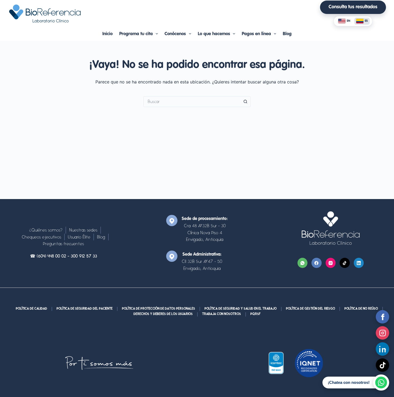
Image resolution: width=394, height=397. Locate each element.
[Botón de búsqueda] (245, 102)
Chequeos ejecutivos (41, 237)
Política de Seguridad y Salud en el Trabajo (241, 308)
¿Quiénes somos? (45, 230)
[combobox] (192, 101)
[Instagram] (331, 263)
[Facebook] (316, 263)
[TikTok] (345, 263)
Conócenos (175, 34)
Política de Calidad (31, 308)
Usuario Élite (79, 237)
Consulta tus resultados (353, 7)
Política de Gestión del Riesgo (310, 308)
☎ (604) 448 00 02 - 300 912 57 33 (63, 256)
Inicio (107, 34)
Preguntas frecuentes (63, 243)
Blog (287, 34)
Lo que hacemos (214, 34)
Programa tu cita (136, 34)
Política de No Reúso (361, 308)
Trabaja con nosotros (221, 314)
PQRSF (255, 314)
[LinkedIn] (359, 263)
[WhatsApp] (303, 263)
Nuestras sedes (83, 230)
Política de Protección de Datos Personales (158, 308)
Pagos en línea (256, 34)
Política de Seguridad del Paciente (85, 308)
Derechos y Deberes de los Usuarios (163, 314)
